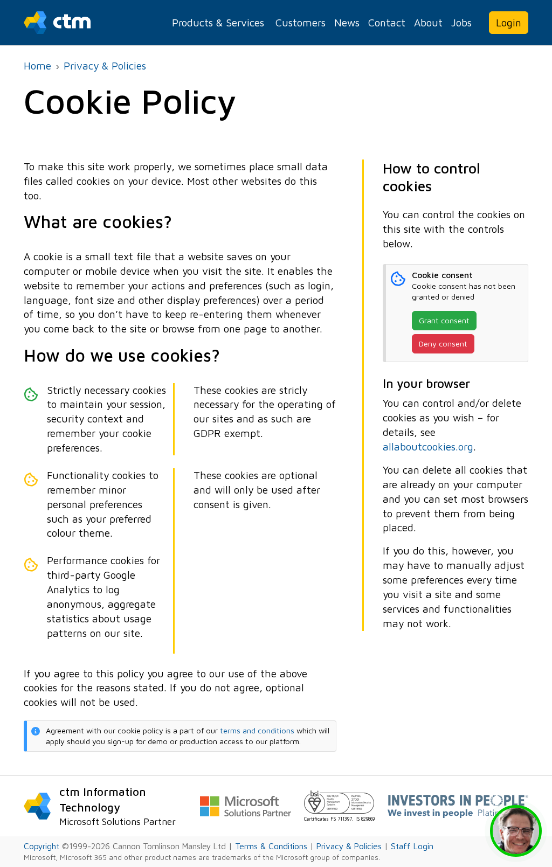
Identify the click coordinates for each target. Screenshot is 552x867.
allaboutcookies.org (428, 446)
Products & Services (218, 22)
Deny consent (443, 343)
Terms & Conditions (271, 846)
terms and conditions (257, 730)
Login (508, 22)
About (428, 22)
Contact (386, 22)
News (347, 22)
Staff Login (412, 846)
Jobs (461, 22)
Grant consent (444, 320)
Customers (300, 22)
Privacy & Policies (105, 65)
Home (37, 65)
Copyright (41, 846)
